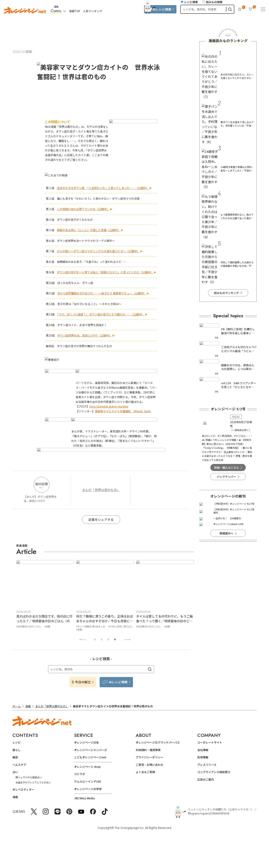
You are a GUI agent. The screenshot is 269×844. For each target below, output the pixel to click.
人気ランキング (92, 11)
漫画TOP (74, 11)
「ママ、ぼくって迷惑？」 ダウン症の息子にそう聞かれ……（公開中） (100, 314)
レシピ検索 (191, 2)
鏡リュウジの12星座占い (29, 777)
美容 (15, 757)
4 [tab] (115, 639)
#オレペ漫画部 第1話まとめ (90, 626)
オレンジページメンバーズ (90, 750)
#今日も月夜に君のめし (120, 626)
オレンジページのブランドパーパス (158, 742)
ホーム (16, 706)
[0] (239, 9)
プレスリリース (206, 765)
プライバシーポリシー (149, 757)
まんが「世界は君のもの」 (101, 489)
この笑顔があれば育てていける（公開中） (83, 209)
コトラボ (79, 774)
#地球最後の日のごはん (28, 626)
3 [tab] (108, 639)
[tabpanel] (45, 596)
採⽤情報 (202, 757)
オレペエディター (23, 789)
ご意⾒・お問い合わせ (149, 765)
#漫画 (47, 626)
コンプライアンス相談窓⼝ (213, 772)
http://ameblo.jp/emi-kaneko (108, 406)
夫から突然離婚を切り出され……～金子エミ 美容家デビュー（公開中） (101, 293)
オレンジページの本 (86, 742)
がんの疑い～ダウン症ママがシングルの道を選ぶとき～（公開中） (98, 251)
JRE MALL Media (84, 798)
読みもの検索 (214, 2)
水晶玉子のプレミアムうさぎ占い (33, 782)
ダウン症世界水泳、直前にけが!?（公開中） (84, 335)
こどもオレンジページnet (90, 757)
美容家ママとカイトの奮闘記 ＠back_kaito (123, 411)
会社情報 (202, 750)
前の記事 (41, 483)
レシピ (16, 742)
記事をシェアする (101, 519)
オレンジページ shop (87, 767)
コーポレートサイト (209, 742)
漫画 (28, 706)
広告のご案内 (205, 779)
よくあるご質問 (145, 772)
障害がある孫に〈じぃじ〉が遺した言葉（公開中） (88, 230)
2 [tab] (101, 639)
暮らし (16, 750)
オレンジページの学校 (88, 789)
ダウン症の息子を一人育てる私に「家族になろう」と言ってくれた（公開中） (105, 272)
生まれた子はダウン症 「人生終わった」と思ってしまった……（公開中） (103, 188)
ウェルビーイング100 (87, 781)
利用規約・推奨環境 (148, 750)
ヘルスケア (19, 765)
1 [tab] (95, 639)
